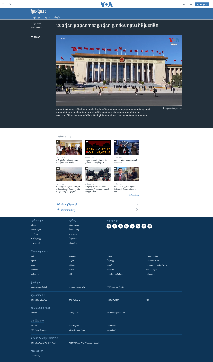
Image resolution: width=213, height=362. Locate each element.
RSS (147, 300)
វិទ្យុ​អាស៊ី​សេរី (111, 330)
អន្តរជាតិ (33, 261)
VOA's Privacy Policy (77, 330)
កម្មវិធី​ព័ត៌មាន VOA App (39, 300)
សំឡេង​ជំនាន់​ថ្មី (73, 239)
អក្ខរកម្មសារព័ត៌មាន (152, 256)
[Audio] (184, 4)
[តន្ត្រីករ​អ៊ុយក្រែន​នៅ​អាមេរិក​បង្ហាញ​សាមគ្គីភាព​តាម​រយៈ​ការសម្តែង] (69, 147)
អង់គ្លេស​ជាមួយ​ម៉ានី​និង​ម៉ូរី (39, 287)
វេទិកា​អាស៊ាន (73, 243)
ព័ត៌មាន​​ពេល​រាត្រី (74, 230)
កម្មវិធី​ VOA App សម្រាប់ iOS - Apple (43, 343)
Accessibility (112, 326)
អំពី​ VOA (34, 313)
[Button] (35, 37)
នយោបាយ (72, 256)
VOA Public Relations (39, 330)
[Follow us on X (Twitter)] (114, 226)
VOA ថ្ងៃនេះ (34, 234)
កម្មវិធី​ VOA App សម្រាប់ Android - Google (84, 343)
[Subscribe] (149, 226)
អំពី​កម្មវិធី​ (56, 17)
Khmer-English (151, 270)
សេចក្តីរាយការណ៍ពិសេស (115, 274)
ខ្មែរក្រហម (110, 270)
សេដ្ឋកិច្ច (71, 261)
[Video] (191, 4)
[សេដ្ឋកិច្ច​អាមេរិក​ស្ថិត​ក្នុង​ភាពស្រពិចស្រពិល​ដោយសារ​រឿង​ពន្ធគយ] (98, 147)
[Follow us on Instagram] (126, 226)
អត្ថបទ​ (47, 17)
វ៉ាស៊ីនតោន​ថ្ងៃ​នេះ (36, 230)
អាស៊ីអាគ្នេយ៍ (35, 274)
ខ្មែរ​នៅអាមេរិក (35, 270)
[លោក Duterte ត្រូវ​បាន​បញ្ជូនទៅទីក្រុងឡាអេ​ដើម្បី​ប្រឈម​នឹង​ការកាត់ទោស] (126, 174)
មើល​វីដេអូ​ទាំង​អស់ (133, 195)
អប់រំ (70, 274)
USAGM (34, 326)
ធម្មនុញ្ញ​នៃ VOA (74, 313)
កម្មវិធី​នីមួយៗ (37, 17)
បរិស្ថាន (109, 256)
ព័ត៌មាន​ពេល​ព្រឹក (74, 225)
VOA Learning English (115, 287)
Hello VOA (73, 234)
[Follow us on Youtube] (120, 226)
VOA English (74, 326)
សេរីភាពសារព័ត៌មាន (152, 261)
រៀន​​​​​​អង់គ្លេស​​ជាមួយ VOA (77, 287)
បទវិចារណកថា (151, 274)
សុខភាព (71, 270)
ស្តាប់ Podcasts (74, 300)
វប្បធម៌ (109, 265)
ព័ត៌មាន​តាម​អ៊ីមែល (113, 300)
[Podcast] (144, 226)
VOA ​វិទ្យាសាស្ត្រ (36, 239)
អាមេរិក (33, 265)
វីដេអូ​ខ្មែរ (33, 225)
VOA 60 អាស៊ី (35, 243)
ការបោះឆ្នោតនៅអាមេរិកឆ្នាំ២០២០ (156, 265)
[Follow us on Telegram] (132, 226)
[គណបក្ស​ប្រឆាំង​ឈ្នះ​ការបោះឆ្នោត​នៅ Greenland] (126, 147)
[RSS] (138, 226)
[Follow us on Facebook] (108, 226)
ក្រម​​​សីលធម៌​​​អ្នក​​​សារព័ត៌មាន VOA (118, 313)
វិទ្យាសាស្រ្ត (110, 261)
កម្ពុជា (32, 256)
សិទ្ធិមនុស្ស (72, 265)
